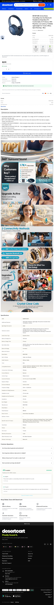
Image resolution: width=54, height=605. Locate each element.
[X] (48, 544)
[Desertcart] (7, 5)
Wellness (4, 8)
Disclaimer (48, 594)
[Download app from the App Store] (16, 596)
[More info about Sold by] (19, 77)
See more (3, 106)
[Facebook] (51, 544)
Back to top (27, 523)
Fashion (26, 8)
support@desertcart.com (11, 579)
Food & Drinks (19, 8)
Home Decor (11, 8)
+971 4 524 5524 (9, 584)
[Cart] (50, 5)
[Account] (47, 5)
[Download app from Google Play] (6, 596)
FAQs (50, 597)
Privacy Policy (48, 592)
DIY (31, 8)
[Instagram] (45, 544)
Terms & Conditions (46, 590)
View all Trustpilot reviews (27, 495)
